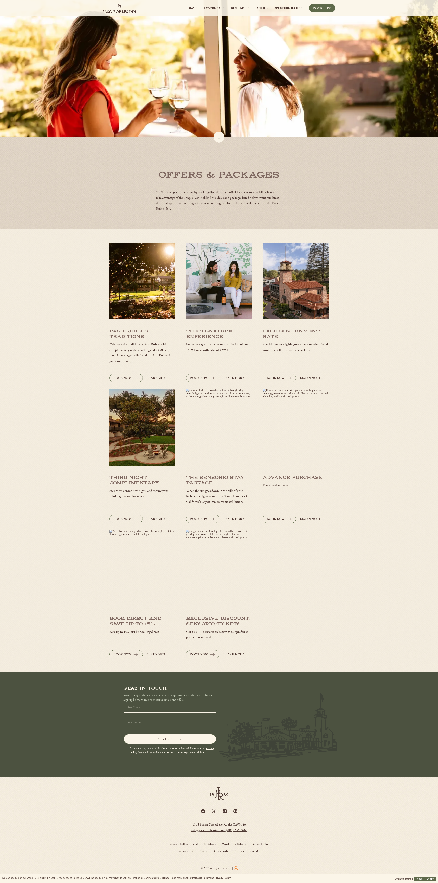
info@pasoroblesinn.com (208, 830)
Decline (431, 878)
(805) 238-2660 (236, 830)
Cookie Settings (404, 878)
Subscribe (166, 739)
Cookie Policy (202, 878)
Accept (419, 878)
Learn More (157, 378)
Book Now (127, 379)
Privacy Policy (223, 878)
